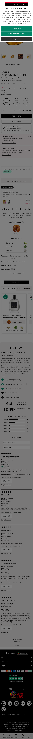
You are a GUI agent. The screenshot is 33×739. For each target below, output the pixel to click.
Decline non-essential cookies (16, 33)
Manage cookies (16, 39)
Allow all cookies (16, 28)
